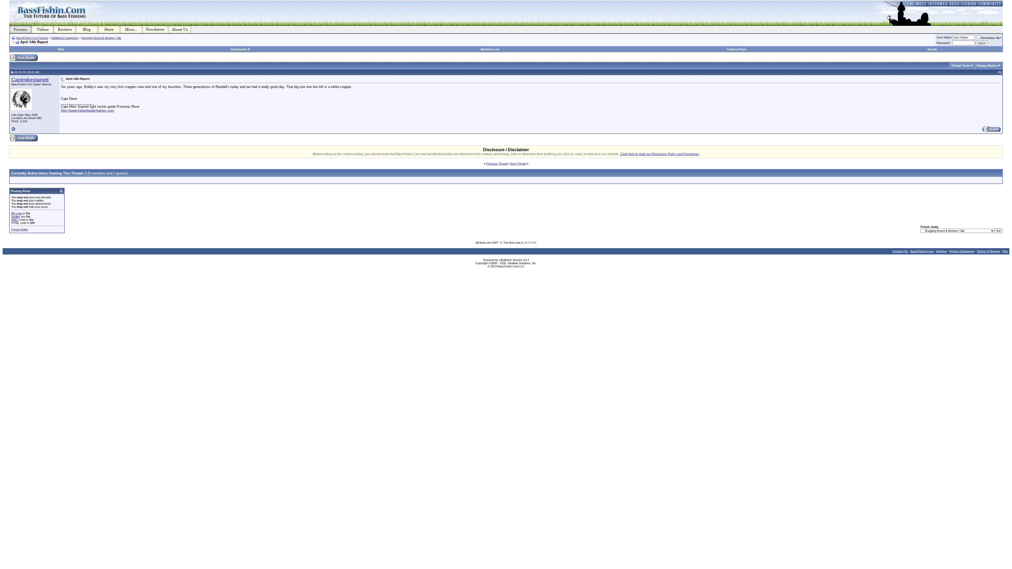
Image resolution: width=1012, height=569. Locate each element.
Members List (490, 49)
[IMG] (14, 219)
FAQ (61, 49)
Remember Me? (991, 38)
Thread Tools (960, 65)
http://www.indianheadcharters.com (87, 110)
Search (932, 49)
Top (1005, 251)
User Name (944, 37)
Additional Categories (64, 38)
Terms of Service (988, 251)
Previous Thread (497, 163)
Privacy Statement (961, 251)
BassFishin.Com (922, 251)
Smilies (15, 216)
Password (943, 43)
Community (238, 49)
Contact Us (900, 251)
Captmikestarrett (29, 79)
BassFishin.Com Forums (32, 38)
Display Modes (987, 65)
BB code (16, 213)
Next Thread (518, 163)
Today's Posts (736, 49)
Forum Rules (19, 229)
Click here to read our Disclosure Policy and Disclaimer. (659, 154)
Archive (941, 251)
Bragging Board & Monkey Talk (101, 38)
